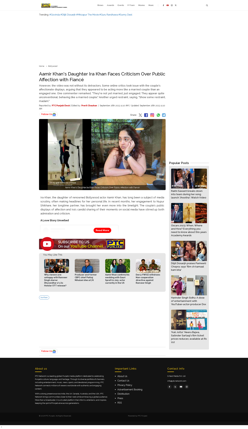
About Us (122, 376)
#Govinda (54, 14)
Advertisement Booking (129, 389)
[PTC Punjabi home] (54, 5)
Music (151, 5)
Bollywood (52, 66)
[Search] (207, 5)
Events (121, 5)
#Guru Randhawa (108, 14)
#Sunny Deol (125, 14)
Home (41, 66)
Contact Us (123, 380)
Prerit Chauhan (89, 105)
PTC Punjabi (142, 416)
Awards (110, 5)
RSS (119, 402)
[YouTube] (167, 5)
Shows (100, 5)
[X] (176, 5)
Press (120, 398)
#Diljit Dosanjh (68, 14)
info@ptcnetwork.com (176, 381)
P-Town (131, 5)
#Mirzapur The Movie (87, 14)
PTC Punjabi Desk (61, 105)
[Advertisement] (124, 40)
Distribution (123, 393)
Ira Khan (44, 297)
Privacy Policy (124, 385)
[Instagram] (172, 5)
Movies (141, 5)
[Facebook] (163, 5)
